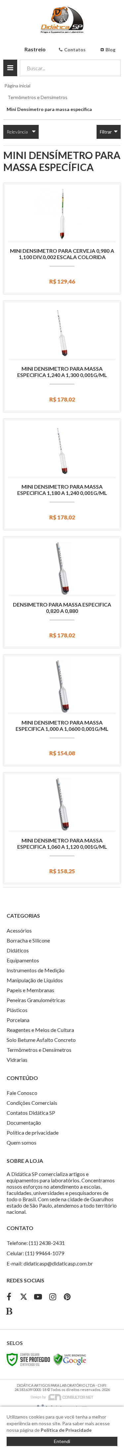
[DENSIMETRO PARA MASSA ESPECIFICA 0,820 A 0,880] (62, 592)
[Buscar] (111, 68)
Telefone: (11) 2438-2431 (36, 1243)
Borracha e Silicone (28, 940)
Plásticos (17, 1010)
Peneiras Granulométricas (36, 1000)
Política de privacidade (33, 1132)
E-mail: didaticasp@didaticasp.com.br (50, 1263)
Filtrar (106, 132)
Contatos (75, 49)
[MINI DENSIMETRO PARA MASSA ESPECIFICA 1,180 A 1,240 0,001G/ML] (62, 474)
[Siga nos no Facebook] (9, 1297)
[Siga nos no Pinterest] (67, 1297)
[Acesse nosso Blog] (9, 1312)
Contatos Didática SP (31, 1112)
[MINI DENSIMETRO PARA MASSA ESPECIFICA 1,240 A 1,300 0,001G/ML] (62, 356)
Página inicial (17, 85)
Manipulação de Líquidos (35, 980)
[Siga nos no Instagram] (53, 1297)
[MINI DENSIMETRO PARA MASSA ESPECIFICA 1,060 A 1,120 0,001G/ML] (62, 828)
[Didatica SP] (62, 20)
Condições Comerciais (32, 1103)
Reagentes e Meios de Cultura (40, 1030)
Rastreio (35, 49)
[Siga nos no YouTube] (38, 1297)
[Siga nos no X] (23, 1297)
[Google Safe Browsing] (69, 1359)
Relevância (17, 132)
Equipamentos (23, 960)
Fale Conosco (22, 1093)
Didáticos (18, 950)
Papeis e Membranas (30, 990)
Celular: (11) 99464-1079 (35, 1253)
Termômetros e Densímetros (37, 97)
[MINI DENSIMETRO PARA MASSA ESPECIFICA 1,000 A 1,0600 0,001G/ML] (62, 710)
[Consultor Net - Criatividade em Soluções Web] (62, 1396)
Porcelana (18, 1020)
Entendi (62, 1441)
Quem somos (21, 1142)
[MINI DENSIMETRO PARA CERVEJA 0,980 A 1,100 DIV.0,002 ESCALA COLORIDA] (62, 239)
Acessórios (19, 930)
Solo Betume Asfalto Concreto (41, 1040)
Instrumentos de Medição (35, 970)
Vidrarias (17, 1059)
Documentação (24, 1122)
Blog (110, 49)
